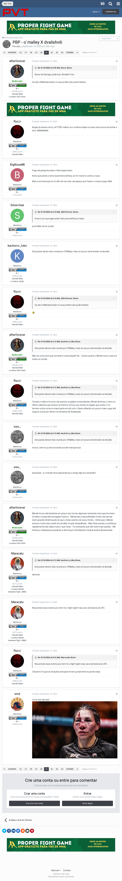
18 (31, 53)
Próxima (69, 52)
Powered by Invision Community (61, 877)
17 (25, 53)
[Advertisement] (61, 859)
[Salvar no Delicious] (18, 831)
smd (17, 694)
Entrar (95, 12)
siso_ (18, 46)
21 (46, 53)
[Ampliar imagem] (74, 730)
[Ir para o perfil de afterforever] (17, 71)
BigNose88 (17, 164)
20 (41, 53)
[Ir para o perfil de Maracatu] (17, 563)
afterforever (17, 61)
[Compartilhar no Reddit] (23, 831)
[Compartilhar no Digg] (13, 831)
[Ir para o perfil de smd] (17, 704)
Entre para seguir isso (13, 37)
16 (20, 53)
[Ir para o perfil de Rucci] (17, 131)
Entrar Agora (87, 803)
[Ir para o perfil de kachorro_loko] (17, 256)
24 (62, 53)
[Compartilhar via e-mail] (27, 831)
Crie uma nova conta (34, 803)
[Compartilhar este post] (116, 61)
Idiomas (55, 870)
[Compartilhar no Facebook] (9, 831)
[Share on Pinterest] (32, 831)
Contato (67, 870)
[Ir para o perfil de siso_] (7, 44)
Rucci (63, 68)
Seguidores (106, 39)
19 (36, 53)
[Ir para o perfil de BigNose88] (17, 175)
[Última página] (77, 53)
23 (57, 53)
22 (52, 53)
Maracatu (17, 553)
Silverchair (17, 205)
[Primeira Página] (4, 53)
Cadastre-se (110, 11)
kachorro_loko (17, 245)
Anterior (12, 52)
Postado (44, 61)
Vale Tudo (50, 46)
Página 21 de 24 (89, 53)
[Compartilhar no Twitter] (4, 831)
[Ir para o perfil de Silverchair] (17, 215)
